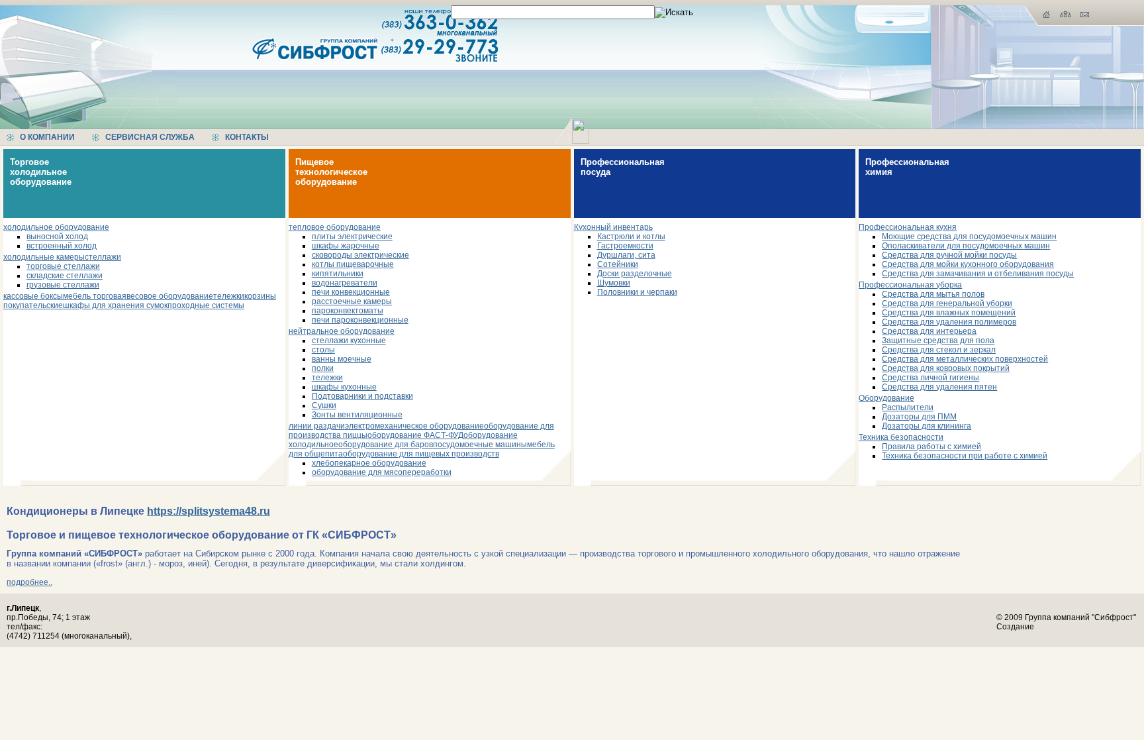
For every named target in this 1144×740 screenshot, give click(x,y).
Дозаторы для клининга (926, 426)
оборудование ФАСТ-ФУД (415, 435)
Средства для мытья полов (933, 294)
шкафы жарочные (345, 245)
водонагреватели (344, 283)
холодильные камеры (44, 257)
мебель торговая (94, 296)
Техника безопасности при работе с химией (964, 455)
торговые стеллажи (63, 266)
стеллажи (103, 257)
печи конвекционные (351, 292)
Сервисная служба (150, 137)
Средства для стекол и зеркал (939, 349)
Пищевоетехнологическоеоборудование (331, 172)
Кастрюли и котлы (631, 236)
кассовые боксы (33, 296)
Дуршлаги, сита (626, 255)
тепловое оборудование (335, 227)
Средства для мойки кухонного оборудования (968, 264)
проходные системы (205, 305)
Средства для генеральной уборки (947, 303)
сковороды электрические (360, 255)
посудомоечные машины (480, 444)
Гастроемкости (625, 245)
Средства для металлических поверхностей (965, 359)
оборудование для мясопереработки (382, 472)
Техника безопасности (901, 437)
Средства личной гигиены (930, 377)
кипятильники (337, 273)
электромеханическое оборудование (414, 426)
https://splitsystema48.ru (208, 511)
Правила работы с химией (931, 446)
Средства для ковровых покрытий (946, 368)
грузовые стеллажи (62, 285)
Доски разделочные (634, 273)
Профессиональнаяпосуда (623, 167)
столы (323, 349)
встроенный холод (61, 245)
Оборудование (886, 398)
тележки (228, 296)
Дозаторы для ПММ (919, 416)
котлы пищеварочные (353, 264)
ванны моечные (341, 359)
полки (323, 368)
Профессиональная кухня (908, 227)
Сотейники (617, 264)
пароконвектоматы (347, 310)
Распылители (907, 407)
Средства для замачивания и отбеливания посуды (978, 273)
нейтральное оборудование (342, 331)
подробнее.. (29, 582)
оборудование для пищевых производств (421, 453)
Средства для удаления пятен (939, 387)
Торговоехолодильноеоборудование (41, 172)
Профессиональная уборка (910, 285)
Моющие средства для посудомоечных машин (969, 236)
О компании (47, 137)
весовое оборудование (169, 296)
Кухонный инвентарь (613, 227)
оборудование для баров (385, 444)
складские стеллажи (64, 275)
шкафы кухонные (344, 387)
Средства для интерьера (929, 331)
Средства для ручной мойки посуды (949, 255)
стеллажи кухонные (349, 340)
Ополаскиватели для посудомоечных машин (966, 245)
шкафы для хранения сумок (115, 305)
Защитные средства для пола (938, 340)
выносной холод (57, 236)
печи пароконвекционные (360, 320)
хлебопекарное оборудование (369, 463)
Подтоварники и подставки (362, 396)
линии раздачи (317, 426)
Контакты (247, 137)
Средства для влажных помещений (949, 312)
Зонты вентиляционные (357, 414)
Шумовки (613, 283)
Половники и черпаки (637, 292)
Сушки (324, 405)
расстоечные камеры (352, 301)
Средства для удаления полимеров (949, 322)
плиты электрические (352, 236)
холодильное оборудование (56, 227)
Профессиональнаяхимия (907, 167)
